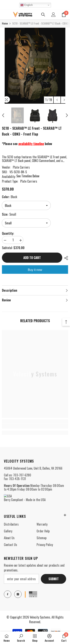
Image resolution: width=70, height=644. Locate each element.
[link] (35, 426)
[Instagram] (18, 594)
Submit (53, 579)
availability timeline (31, 143)
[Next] (64, 99)
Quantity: (8, 233)
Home (5, 23)
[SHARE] (65, 258)
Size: (9, 214)
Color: (9, 196)
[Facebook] (7, 594)
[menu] (4, 14)
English (28, 5)
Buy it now (35, 269)
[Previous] (57, 99)
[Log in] (53, 14)
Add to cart (32, 257)
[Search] (43, 14)
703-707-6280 (22, 475)
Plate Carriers (21, 167)
